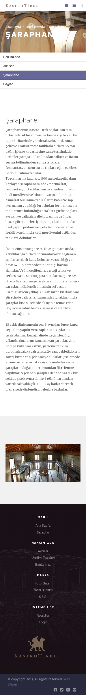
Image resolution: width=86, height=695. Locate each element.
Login (43, 622)
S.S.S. (43, 597)
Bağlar (8, 84)
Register (43, 615)
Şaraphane (11, 75)
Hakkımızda (35, 27)
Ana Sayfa (13, 27)
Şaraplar (43, 532)
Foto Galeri (43, 583)
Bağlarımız (43, 564)
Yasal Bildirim (43, 590)
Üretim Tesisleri (43, 558)
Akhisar (8, 66)
